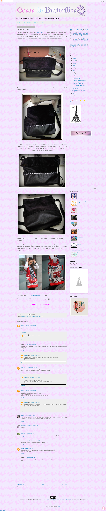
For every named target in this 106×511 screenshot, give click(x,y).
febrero (74, 75)
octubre (74, 61)
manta (81, 45)
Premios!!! (79, 208)
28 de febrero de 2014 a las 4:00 (28, 433)
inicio (79, 39)
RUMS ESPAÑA (40, 32)
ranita (80, 38)
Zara (85, 35)
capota (79, 36)
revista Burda (73, 46)
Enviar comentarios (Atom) (26, 486)
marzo (74, 73)
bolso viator (28, 316)
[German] (80, 100)
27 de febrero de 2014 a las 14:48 (32, 425)
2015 (73, 55)
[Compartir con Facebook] (33, 314)
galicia (83, 36)
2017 (73, 52)
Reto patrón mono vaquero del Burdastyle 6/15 (82, 237)
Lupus (87, 36)
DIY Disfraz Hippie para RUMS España (79, 82)
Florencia (22, 415)
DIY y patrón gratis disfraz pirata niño (79, 80)
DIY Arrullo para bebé (76, 78)
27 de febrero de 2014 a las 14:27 (30, 415)
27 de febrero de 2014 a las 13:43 (35, 335)
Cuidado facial (75, 41)
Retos (80, 33)
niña (87, 33)
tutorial (86, 29)
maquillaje (75, 33)
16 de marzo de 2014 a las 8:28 (29, 457)
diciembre (74, 58)
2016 (73, 53)
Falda (78, 32)
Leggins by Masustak (81, 229)
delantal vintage (83, 44)
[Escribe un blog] (30, 314)
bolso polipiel (23, 316)
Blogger (59, 506)
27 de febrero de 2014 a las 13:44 (35, 355)
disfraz (76, 39)
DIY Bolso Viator (75, 76)
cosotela (77, 34)
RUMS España (83, 32)
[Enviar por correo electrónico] (29, 314)
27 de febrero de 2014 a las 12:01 (31, 367)
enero (74, 93)
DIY (24, 22)
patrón (86, 34)
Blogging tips (2, 510)
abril (73, 72)
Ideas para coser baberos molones (78, 250)
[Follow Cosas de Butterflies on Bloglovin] (75, 122)
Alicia (22, 433)
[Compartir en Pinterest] (34, 314)
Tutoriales (36, 22)
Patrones (29, 22)
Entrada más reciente (20, 484)
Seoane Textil (81, 35)
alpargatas (84, 38)
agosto (74, 65)
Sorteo (78, 252)
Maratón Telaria (74, 38)
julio (73, 67)
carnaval (71, 39)
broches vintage (76, 44)
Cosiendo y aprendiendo (36, 295)
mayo (74, 70)
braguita (75, 36)
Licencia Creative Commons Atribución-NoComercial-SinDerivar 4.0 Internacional (57, 499)
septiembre (75, 63)
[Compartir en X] (32, 314)
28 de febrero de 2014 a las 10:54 (34, 440)
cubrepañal (82, 34)
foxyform (94, 188)
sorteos (83, 39)
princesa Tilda (86, 45)
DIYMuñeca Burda (75, 88)
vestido (86, 30)
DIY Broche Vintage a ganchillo (77, 87)
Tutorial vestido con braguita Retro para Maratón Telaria (82, 201)
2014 (73, 57)
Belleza (42, 22)
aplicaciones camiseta (75, 40)
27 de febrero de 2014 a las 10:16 (30, 325)
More (71, 101)
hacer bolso (36, 316)
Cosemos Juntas (74, 35)
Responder (22, 330)
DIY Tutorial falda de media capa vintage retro (82, 194)
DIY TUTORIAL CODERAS (77, 83)
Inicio (18, 22)
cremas (81, 40)
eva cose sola (23, 367)
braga (71, 36)
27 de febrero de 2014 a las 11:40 (30, 344)
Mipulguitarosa (23, 425)
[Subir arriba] (104, 508)
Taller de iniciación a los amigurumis (78, 85)
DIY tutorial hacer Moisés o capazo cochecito (82, 223)
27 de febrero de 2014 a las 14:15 (30, 390)
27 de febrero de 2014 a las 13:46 (35, 377)
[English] (72, 100)
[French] (76, 100)
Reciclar (73, 34)
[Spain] (84, 100)
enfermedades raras (73, 45)
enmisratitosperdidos (24, 440)
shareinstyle (78, 46)
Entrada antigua (64, 484)
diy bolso (32, 316)
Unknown (22, 325)
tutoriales (79, 29)
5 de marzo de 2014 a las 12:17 (30, 448)
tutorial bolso (40, 316)
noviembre (74, 60)
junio (74, 68)
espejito (78, 45)
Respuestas (24, 332)
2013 (73, 95)
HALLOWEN (81, 41)
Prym (87, 39)
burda (84, 33)
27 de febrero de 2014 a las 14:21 (35, 402)
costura (80, 30)
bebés (71, 33)
